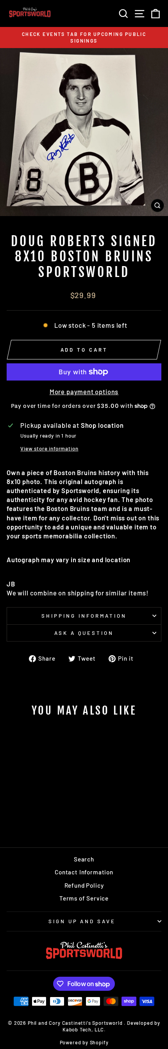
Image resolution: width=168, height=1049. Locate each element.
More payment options (84, 391)
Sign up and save (82, 921)
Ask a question (84, 633)
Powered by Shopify (84, 1042)
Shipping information (84, 616)
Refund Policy (84, 885)
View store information (49, 448)
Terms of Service (84, 898)
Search (84, 859)
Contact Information (84, 872)
